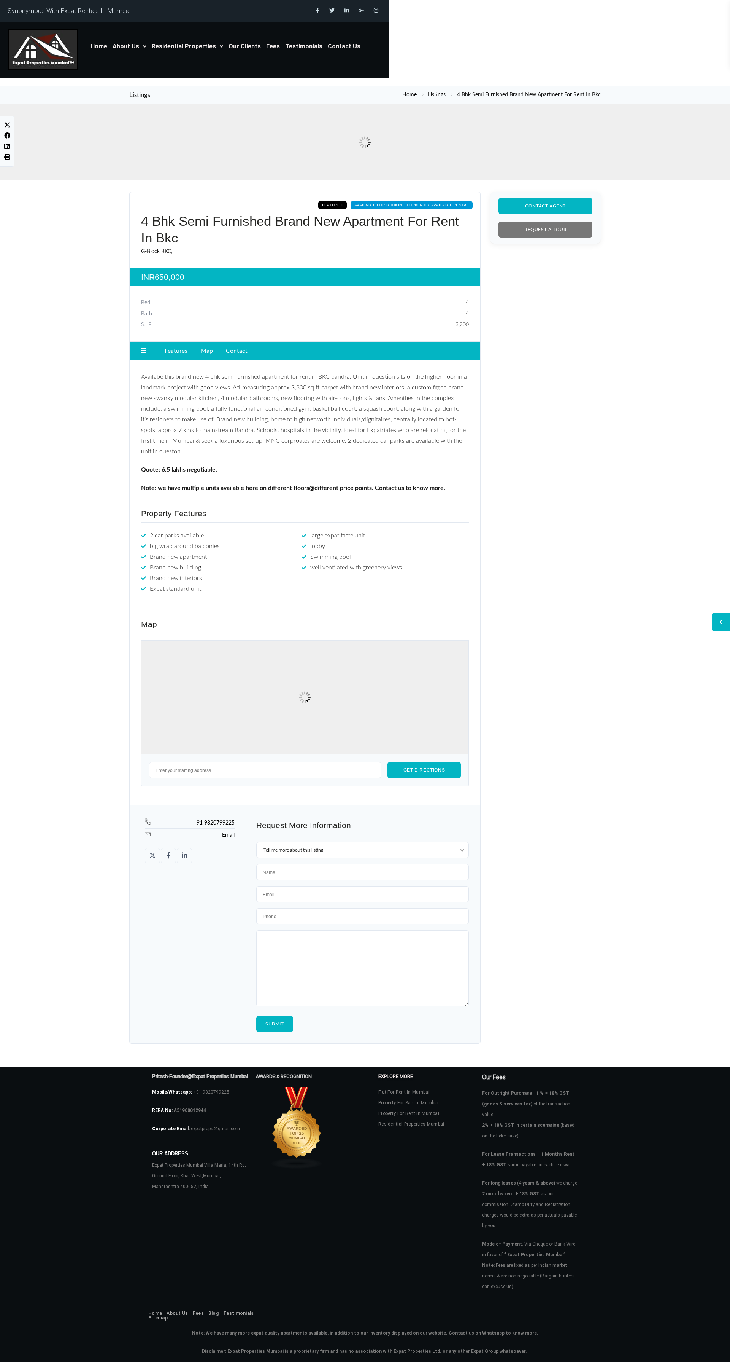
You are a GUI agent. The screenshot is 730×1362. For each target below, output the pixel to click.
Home (98, 46)
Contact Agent (545, 206)
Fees (273, 46)
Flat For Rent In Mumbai (404, 1092)
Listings (437, 94)
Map (207, 351)
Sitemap (158, 1318)
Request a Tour (545, 229)
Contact (237, 351)
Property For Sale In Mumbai (408, 1102)
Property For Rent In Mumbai (408, 1113)
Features (176, 351)
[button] (129, 46)
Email (228, 835)
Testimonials (303, 46)
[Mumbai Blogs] (304, 1128)
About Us (126, 46)
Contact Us (344, 46)
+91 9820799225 (214, 823)
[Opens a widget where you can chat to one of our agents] (701, 1348)
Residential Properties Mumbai (411, 1124)
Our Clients (245, 46)
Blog (213, 1313)
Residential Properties (184, 46)
